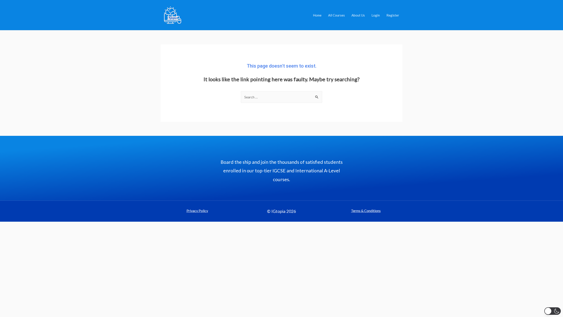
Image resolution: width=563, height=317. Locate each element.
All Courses (336, 15)
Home (317, 15)
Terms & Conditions (366, 210)
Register (392, 15)
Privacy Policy (197, 210)
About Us (358, 15)
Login (375, 15)
